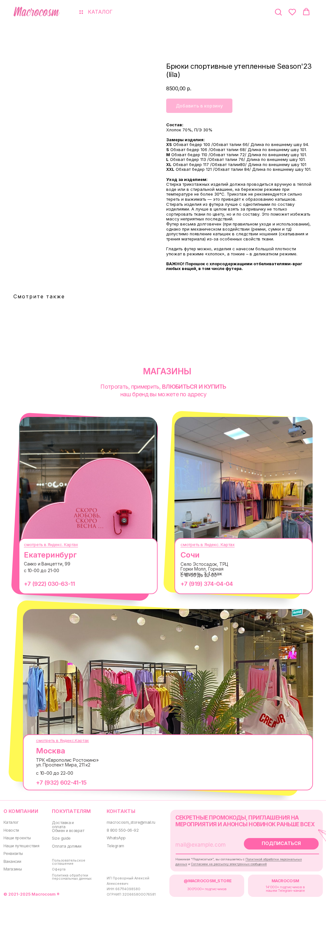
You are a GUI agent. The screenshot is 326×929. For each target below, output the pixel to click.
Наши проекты (17, 837)
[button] (278, 12)
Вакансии (12, 861)
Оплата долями (66, 846)
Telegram (115, 845)
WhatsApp (116, 837)
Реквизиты (13, 853)
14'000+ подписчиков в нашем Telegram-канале (285, 889)
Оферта (59, 869)
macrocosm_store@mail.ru (131, 822)
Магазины (13, 869)
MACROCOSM (285, 880)
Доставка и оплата (63, 824)
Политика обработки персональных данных (72, 877)
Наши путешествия (21, 845)
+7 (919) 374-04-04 (207, 583)
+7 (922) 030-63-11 (49, 583)
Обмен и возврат (68, 830)
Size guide (61, 838)
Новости (11, 830)
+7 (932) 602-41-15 (61, 782)
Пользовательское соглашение (68, 862)
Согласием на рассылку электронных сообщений (229, 864)
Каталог (11, 822)
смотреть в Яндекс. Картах (51, 544)
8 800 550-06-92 (122, 830)
